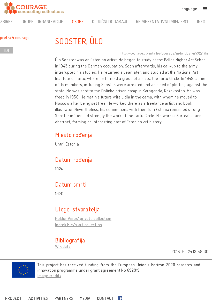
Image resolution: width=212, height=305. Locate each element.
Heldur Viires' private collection (83, 218)
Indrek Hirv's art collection (78, 224)
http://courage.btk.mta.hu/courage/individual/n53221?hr (164, 53)
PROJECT (13, 298)
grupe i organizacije (42, 21)
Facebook (121, 298)
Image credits (49, 275)
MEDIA (85, 298)
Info (201, 21)
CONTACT (105, 298)
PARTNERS (64, 298)
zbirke (6, 21)
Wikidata (63, 246)
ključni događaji (109, 21)
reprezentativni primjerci (162, 21)
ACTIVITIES (38, 298)
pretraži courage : (16, 37)
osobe (78, 21)
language (188, 8)
